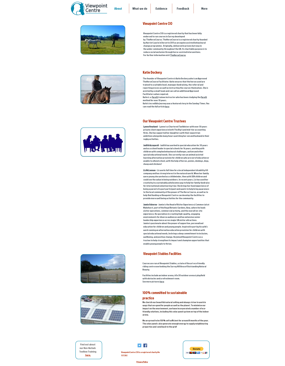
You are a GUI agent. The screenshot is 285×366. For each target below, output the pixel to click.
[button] (183, 8)
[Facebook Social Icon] (145, 345)
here (167, 106)
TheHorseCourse (178, 55)
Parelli (155, 97)
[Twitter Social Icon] (139, 345)
